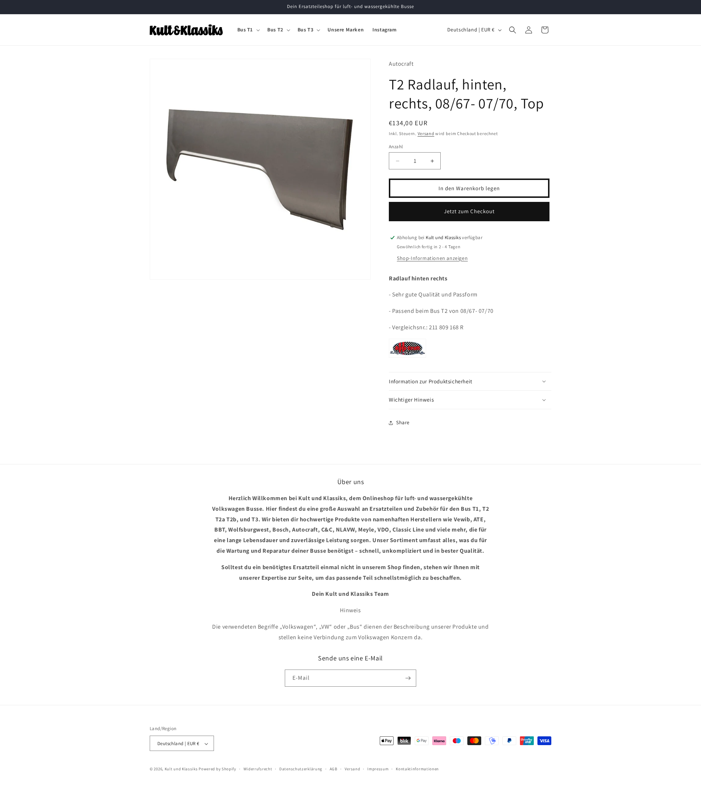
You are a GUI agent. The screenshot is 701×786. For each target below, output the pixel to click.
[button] (248, 29)
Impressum (377, 768)
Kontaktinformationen (417, 768)
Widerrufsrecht (258, 768)
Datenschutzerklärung (300, 768)
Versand (426, 134)
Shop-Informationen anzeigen (432, 258)
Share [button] (403, 422)
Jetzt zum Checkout (469, 211)
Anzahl (396, 146)
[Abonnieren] (408, 678)
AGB (333, 768)
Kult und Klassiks (181, 769)
